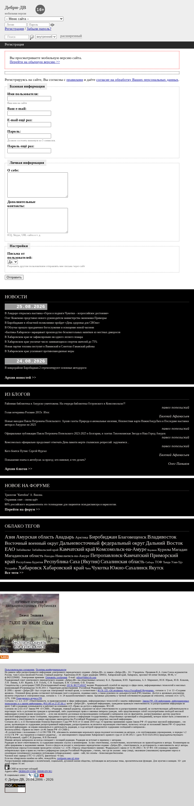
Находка (49, 556)
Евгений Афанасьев (174, 416)
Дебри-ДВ (15, 7)
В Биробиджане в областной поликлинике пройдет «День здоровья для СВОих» (52, 322)
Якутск (156, 568)
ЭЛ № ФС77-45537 (76, 685)
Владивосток (161, 537)
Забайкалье (23, 550)
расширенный (71, 36)
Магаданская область (24, 555)
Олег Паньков (178, 463)
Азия (10, 537)
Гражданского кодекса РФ (29, 698)
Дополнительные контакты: (21, 204)
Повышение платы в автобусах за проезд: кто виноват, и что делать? (45, 459)
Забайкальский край (45, 550)
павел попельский (175, 407)
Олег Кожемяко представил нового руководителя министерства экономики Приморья (56, 318)
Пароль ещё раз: (20, 146)
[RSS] (4, 657)
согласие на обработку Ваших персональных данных (137, 80)
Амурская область (35, 537)
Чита (88, 568)
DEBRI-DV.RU (44, 771)
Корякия (152, 549)
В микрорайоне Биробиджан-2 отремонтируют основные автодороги (45, 367)
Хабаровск (30, 568)
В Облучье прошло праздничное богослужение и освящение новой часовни (49, 327)
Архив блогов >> (18, 469)
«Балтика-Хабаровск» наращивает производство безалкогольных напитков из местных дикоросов (62, 332)
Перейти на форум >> (22, 509)
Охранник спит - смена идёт (21, 499)
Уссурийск (11, 568)
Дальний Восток (164, 543)
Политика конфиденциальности (51, 669)
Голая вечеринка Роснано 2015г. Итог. (27, 412)
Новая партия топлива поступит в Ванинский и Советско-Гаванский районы (50, 346)
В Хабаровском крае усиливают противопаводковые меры (39, 351)
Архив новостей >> (20, 377)
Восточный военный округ (31, 543)
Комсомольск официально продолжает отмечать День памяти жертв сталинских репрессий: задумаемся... (67, 442)
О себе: (13, 170)
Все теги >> (14, 573)
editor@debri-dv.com (86, 677)
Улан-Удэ (176, 562)
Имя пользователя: (23, 94)
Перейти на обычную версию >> (35, 62)
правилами (74, 80)
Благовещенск (132, 536)
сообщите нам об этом (68, 758)
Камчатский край (77, 549)
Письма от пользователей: (19, 255)
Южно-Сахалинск (129, 568)
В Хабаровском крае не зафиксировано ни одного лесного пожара (44, 337)
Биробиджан (103, 537)
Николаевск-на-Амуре (72, 556)
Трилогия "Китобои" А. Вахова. (24, 495)
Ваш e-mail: (16, 109)
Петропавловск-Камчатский (119, 555)
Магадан (179, 549)
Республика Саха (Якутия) (72, 561)
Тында (166, 562)
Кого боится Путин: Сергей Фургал (26, 451)
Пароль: (14, 131)
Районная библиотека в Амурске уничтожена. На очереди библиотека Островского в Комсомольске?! (65, 403)
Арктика (81, 537)
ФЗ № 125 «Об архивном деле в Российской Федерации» (125, 690)
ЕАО (10, 549)
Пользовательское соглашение (19, 669)
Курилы (164, 549)
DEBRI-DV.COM (27, 771)
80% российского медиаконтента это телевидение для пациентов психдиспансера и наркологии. (61, 504)
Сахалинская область (123, 561)
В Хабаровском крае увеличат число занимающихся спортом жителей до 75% (51, 341)
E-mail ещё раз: (19, 120)
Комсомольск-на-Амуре (121, 549)
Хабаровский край (63, 568)
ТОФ (158, 562)
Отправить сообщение (56, 677)
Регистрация (14, 29)
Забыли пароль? (39, 29)
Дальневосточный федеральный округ (102, 543)
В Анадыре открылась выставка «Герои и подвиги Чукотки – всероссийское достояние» (57, 313)
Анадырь (64, 537)
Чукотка (100, 568)
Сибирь (150, 562)
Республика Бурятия (29, 562)
